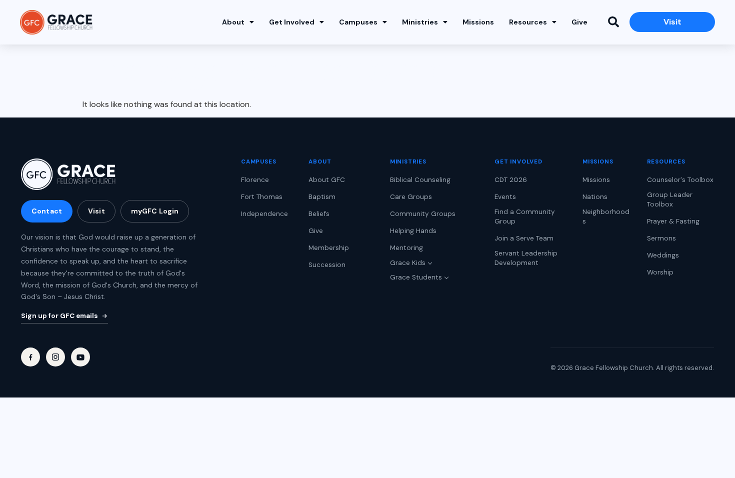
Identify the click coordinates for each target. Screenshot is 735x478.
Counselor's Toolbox (680, 180)
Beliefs (319, 214)
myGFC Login (155, 211)
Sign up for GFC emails (59, 316)
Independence (264, 214)
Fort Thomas (261, 196)
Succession (327, 264)
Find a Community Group (524, 217)
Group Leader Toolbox (669, 199)
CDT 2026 (510, 180)
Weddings (663, 255)
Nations (595, 196)
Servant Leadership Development (526, 258)
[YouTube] (80, 357)
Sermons (661, 238)
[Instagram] (55, 357)
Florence (255, 180)
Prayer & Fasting (673, 221)
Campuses (358, 22)
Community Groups (423, 214)
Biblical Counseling (420, 180)
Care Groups (411, 196)
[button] (614, 22)
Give (580, 22)
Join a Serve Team (524, 238)
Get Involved (291, 22)
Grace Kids (408, 262)
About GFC (326, 180)
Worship (660, 272)
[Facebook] (30, 357)
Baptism (322, 196)
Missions (478, 22)
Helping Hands (413, 230)
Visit (96, 211)
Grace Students (416, 277)
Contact (47, 211)
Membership (328, 248)
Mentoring (406, 248)
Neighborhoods (606, 217)
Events (505, 196)
